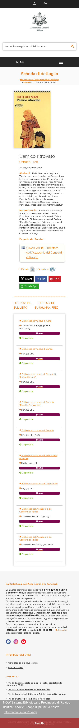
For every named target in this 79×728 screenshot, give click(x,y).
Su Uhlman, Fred (46, 307)
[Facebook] (8, 641)
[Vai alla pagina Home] (39, 21)
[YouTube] (23, 641)
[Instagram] (15, 641)
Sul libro (20, 307)
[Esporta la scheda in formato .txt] (33, 269)
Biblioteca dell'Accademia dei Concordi (39, 80)
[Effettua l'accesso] (34, 4)
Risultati (27, 82)
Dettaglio (46, 303)
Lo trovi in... (22, 303)
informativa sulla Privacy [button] (20, 712)
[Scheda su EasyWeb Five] (53, 269)
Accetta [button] (39, 723)
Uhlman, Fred (28, 162)
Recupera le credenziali (44, 4)
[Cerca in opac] (72, 47)
